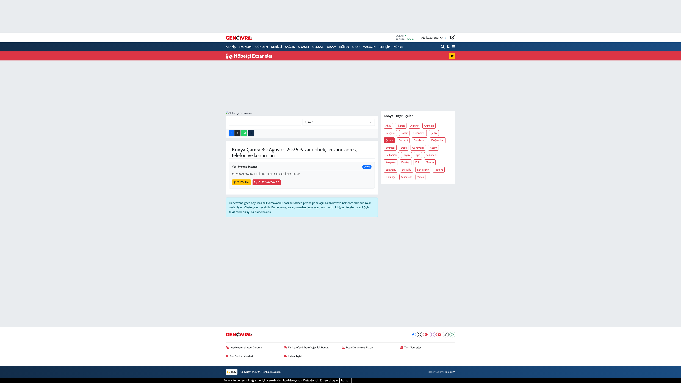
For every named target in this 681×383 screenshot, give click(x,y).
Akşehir (414, 125)
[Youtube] (439, 334)
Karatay (405, 162)
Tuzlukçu (390, 177)
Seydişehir (423, 169)
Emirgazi (390, 147)
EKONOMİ (245, 47)
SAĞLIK (290, 47)
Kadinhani (431, 155)
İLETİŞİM (385, 47)
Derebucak (420, 140)
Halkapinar (391, 155)
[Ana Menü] (452, 47)
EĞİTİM (344, 47)
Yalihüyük (406, 177)
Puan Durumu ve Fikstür (359, 347)
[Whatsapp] (452, 334)
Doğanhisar (437, 140)
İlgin (418, 155)
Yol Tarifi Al (243, 182)
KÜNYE (398, 47)
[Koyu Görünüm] (447, 47)
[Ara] (443, 47)
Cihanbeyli (419, 133)
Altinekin (429, 125)
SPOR (356, 47)
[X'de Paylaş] (237, 133)
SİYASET (303, 47)
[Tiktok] (446, 334)
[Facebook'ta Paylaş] (231, 133)
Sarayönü (391, 169)
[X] (419, 334)
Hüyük (406, 155)
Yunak (420, 177)
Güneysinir (418, 147)
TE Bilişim (450, 371)
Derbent (403, 140)
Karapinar (391, 162)
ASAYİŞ (231, 47)
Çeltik (434, 133)
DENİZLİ (276, 47)
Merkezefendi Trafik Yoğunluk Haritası (308, 347)
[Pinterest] (426, 334)
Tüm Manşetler (412, 347)
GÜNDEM (261, 47)
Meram (430, 162)
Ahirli (388, 125)
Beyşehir (390, 133)
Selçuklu (406, 169)
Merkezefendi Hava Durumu (246, 347)
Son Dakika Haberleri (241, 356)
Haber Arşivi (294, 356)
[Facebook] (413, 334)
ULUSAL (317, 47)
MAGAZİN (369, 47)
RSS (233, 371)
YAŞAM (331, 47)
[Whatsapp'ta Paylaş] (244, 133)
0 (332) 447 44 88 (268, 182)
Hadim (433, 147)
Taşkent (438, 169)
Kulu (417, 162)
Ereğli (403, 147)
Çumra (389, 140)
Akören (401, 125)
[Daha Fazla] (251, 133)
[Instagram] (433, 334)
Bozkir (404, 133)
